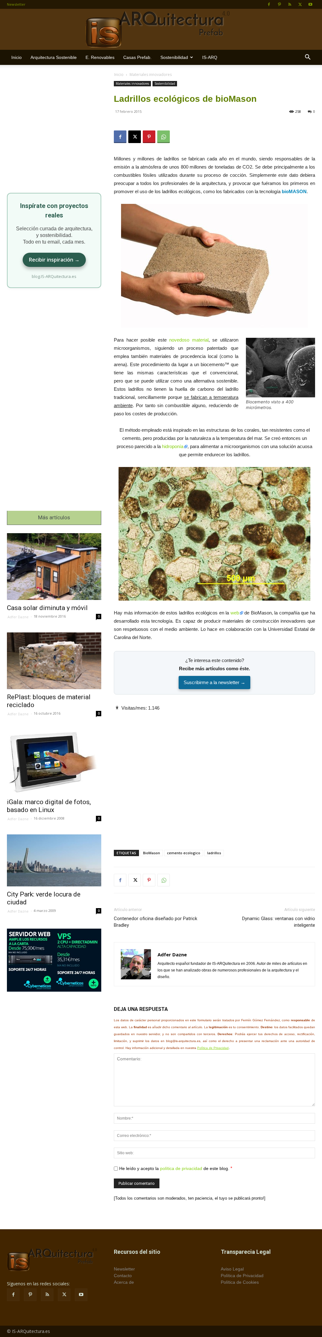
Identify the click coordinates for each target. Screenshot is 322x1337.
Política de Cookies (240, 1282)
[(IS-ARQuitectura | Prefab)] (161, 29)
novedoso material (188, 340)
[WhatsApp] (163, 136)
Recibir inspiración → (54, 259)
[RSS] (289, 4)
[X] (300, 4)
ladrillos (214, 852)
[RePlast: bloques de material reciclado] (54, 660)
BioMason (151, 852)
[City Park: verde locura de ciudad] (54, 860)
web (234, 612)
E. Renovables (100, 57)
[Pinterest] (279, 4)
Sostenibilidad (174, 57)
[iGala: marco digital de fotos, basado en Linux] (54, 761)
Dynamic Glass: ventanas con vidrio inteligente (278, 922)
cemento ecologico (183, 852)
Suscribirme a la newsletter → (214, 682)
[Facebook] (269, 4)
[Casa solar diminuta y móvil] (54, 566)
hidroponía (172, 446)
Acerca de (124, 1282)
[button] (307, 58)
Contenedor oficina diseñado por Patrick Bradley (155, 922)
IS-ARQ (209, 57)
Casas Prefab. (137, 57)
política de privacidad (181, 1168)
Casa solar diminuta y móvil (47, 608)
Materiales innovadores (132, 83)
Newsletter (16, 4)
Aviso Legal (232, 1268)
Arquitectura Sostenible (54, 57)
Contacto (123, 1275)
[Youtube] (310, 4)
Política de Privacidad (213, 1048)
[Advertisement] (214, 775)
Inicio (16, 57)
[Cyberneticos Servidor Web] (54, 960)
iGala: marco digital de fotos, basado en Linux (49, 806)
